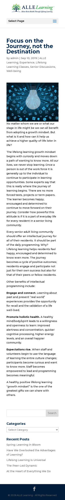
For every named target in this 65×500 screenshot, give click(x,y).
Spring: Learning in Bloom (23, 444)
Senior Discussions (42, 66)
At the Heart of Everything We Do (28, 471)
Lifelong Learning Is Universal (26, 460)
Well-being (13, 71)
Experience (27, 62)
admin (14, 58)
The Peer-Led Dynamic (21, 465)
